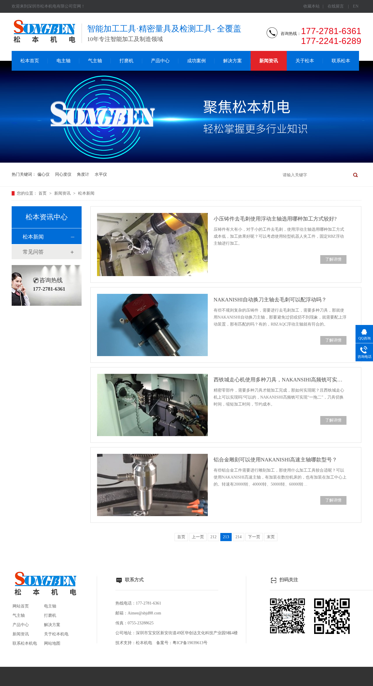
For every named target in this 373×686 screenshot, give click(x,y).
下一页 (254, 537)
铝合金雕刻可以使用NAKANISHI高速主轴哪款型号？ (275, 460)
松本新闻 (86, 193)
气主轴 (95, 60)
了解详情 (333, 259)
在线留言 (336, 6)
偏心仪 (43, 174)
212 (213, 537)
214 (238, 537)
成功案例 (196, 60)
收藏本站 (311, 6)
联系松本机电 (25, 643)
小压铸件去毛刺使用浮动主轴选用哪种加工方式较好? (275, 219)
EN (355, 6)
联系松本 (341, 60)
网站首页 (21, 606)
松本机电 (144, 643)
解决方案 (232, 60)
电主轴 (64, 60)
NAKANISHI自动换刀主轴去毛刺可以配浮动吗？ (270, 300)
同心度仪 (63, 174)
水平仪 (101, 174)
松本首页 (29, 60)
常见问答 (33, 252)
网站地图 (52, 643)
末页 (271, 537)
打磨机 (126, 60)
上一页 (198, 537)
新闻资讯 (268, 60)
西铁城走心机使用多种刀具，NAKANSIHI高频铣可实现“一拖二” (280, 380)
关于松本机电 (56, 634)
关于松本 (304, 60)
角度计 (83, 174)
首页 (43, 193)
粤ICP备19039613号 (190, 643)
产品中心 (160, 60)
